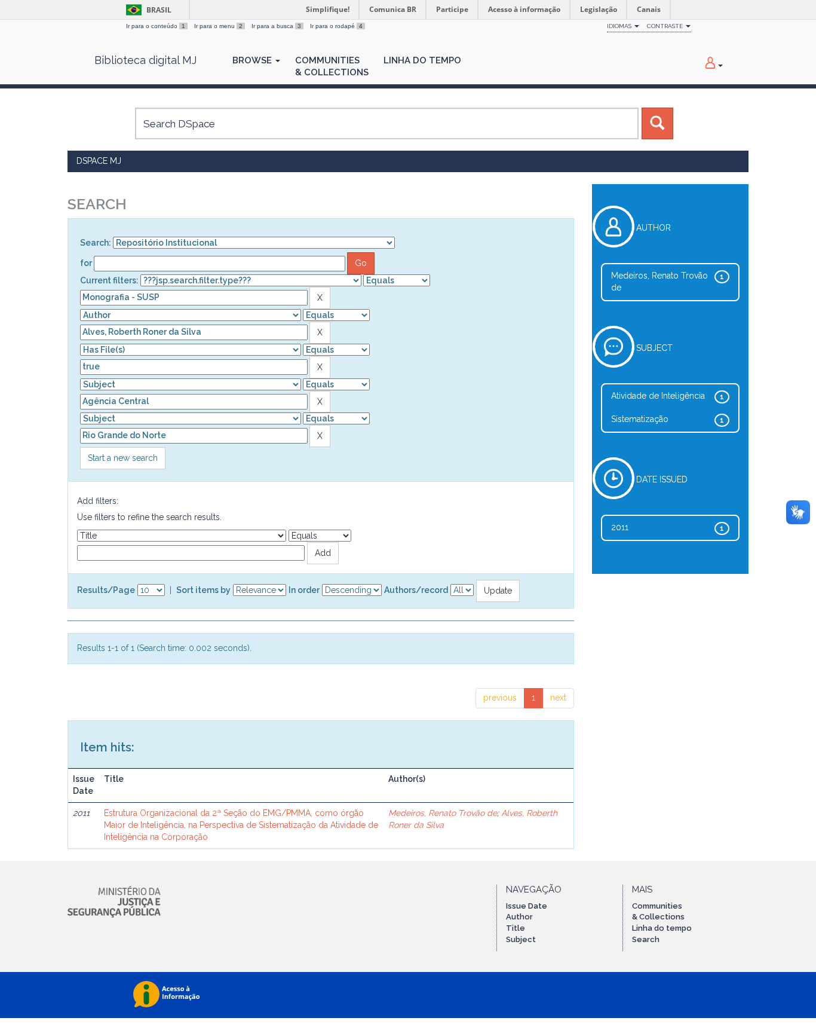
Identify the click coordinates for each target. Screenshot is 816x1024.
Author (519, 916)
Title (515, 928)
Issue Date (526, 905)
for (86, 263)
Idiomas (620, 26)
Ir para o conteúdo (155, 26)
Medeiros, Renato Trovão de (442, 813)
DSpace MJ (98, 161)
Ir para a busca (276, 26)
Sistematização (639, 419)
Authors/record (416, 590)
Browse (253, 60)
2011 (619, 527)
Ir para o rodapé (336, 26)
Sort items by (203, 590)
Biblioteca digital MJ (145, 60)
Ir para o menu (218, 26)
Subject (521, 939)
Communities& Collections (332, 66)
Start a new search (123, 458)
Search (645, 939)
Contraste (666, 26)
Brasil (146, 10)
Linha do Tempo (422, 60)
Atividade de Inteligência (658, 396)
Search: (95, 242)
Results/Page (106, 590)
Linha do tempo (662, 928)
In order (304, 590)
